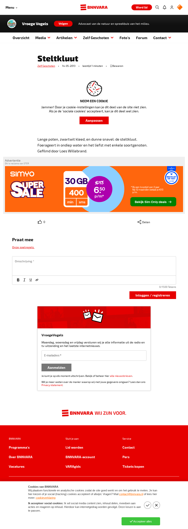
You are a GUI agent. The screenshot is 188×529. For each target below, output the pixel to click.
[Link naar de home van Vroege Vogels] (11, 23)
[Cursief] (24, 280)
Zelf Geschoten (96, 37)
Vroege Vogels (35, 23)
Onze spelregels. (23, 247)
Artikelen (64, 37)
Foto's (125, 37)
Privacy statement (52, 385)
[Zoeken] (157, 7)
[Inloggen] (172, 7)
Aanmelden (56, 367)
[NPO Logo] (179, 7)
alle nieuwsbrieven (121, 375)
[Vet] (18, 280)
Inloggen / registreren (152, 295)
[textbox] (94, 266)
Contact (160, 37)
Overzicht (21, 37)
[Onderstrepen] (31, 280)
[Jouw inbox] (164, 7)
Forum (141, 37)
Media (40, 37)
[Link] (37, 280)
